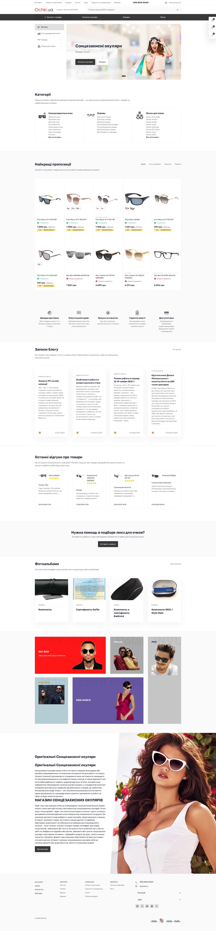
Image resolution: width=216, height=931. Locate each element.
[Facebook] (137, 906)
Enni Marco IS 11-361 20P (47, 220)
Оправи (102, 62)
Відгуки (62, 893)
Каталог (39, 882)
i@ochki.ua (144, 886)
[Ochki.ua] (44, 9)
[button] (119, 76)
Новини (63, 889)
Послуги (39, 890)
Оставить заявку (108, 544)
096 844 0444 (140, 2)
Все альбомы (176, 564)
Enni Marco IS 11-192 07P (164, 220)
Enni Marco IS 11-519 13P (105, 220)
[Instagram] (142, 906)
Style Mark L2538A (132, 220)
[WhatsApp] (157, 906)
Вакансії (63, 896)
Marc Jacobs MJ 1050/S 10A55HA (134, 276)
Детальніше (42, 849)
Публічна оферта (91, 896)
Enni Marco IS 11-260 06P (47, 275)
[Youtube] (147, 906)
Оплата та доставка (92, 885)
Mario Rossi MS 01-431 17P (132, 477)
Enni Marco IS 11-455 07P (76, 220)
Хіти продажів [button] (155, 164)
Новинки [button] (167, 164)
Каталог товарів (54, 17)
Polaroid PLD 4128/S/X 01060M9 (92, 478)
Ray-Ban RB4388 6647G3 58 (77, 275)
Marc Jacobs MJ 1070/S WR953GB (105, 276)
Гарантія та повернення (94, 889)
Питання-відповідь (117, 885)
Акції (37, 886)
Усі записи (177, 349)
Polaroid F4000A (169, 476)
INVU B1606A (54, 476)
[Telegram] (152, 906)
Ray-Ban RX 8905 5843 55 (164, 275)
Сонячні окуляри (85, 62)
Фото (112, 889)
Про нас (63, 885)
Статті (87, 893)
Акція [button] (143, 164)
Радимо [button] (178, 164)
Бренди (38, 893)
